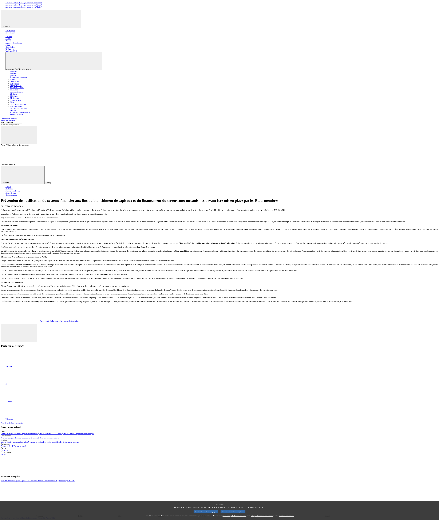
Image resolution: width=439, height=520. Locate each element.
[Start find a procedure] (19, 135)
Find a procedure (7, 122)
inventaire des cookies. (286, 516)
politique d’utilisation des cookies (262, 516)
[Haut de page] (19, 333)
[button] (35, 472)
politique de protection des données (234, 516)
